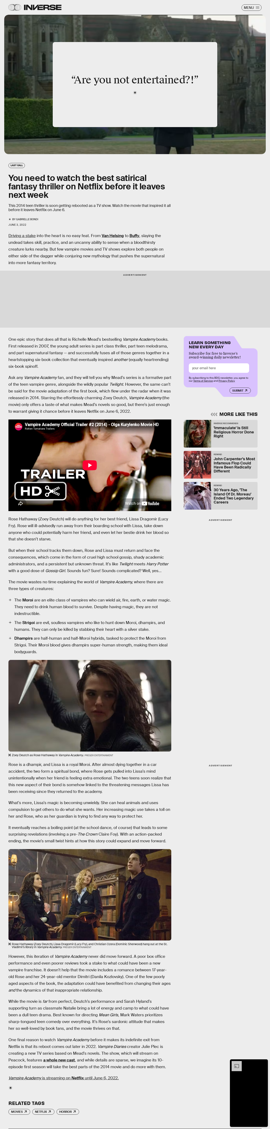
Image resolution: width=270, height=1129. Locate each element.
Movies (17, 1112)
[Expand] (234, 1063)
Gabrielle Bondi (27, 219)
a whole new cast (59, 1060)
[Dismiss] (263, 1063)
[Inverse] (42, 7)
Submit (237, 390)
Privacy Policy (227, 381)
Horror (65, 1112)
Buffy (134, 235)
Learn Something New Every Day (210, 344)
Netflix (78, 1078)
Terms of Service (203, 381)
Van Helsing (113, 235)
